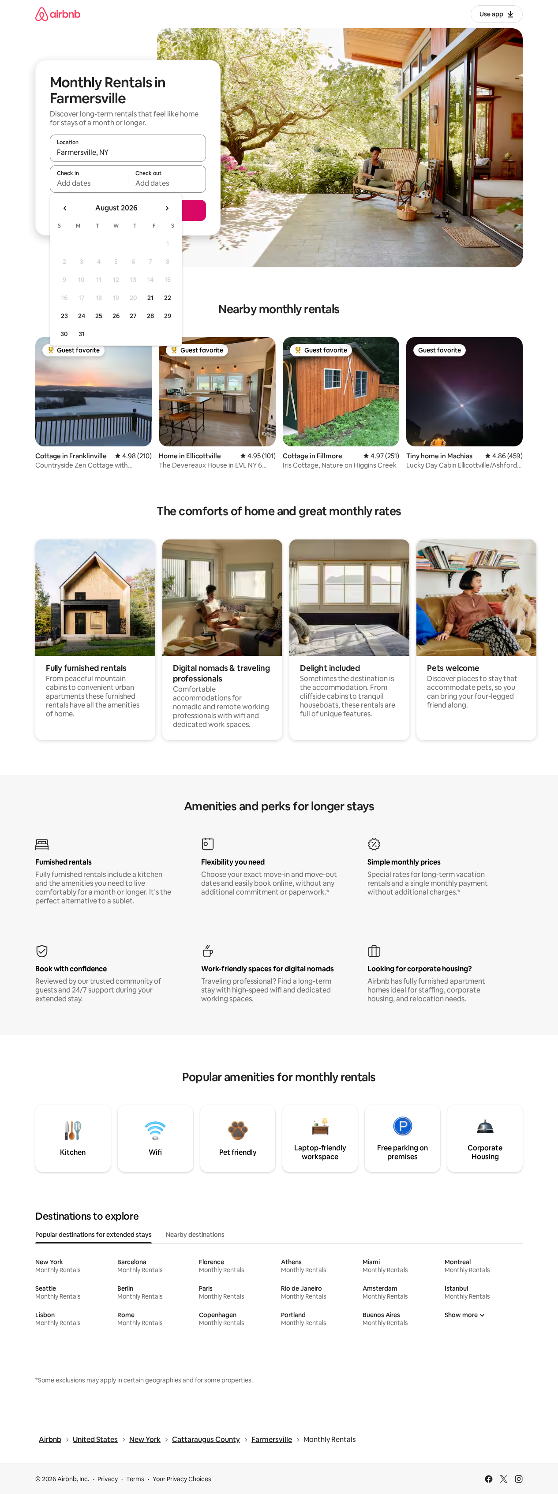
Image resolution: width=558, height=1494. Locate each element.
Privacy (107, 1479)
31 (82, 334)
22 (167, 298)
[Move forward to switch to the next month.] (166, 208)
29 (167, 316)
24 (81, 316)
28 (150, 316)
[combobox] (128, 152)
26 (116, 316)
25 (98, 316)
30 (64, 334)
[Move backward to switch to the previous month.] (65, 208)
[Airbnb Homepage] (57, 14)
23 (64, 316)
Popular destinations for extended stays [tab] (93, 1235)
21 (150, 298)
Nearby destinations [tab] (195, 1235)
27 (133, 316)
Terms (135, 1479)
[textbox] (89, 183)
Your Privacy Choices (182, 1479)
